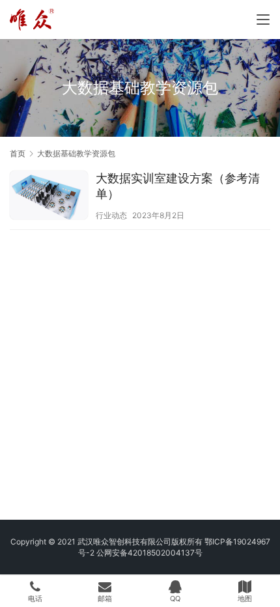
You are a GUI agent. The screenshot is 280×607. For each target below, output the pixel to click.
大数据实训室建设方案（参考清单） (178, 186)
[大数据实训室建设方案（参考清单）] (49, 197)
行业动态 (111, 215)
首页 (17, 153)
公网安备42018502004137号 (149, 553)
